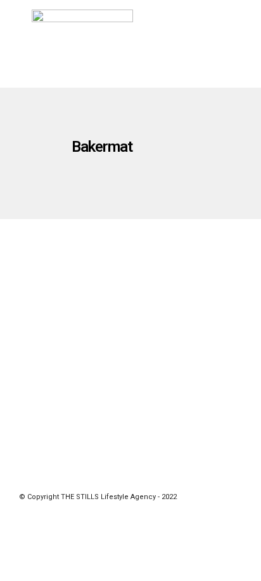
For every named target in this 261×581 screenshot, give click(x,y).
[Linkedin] (130, 477)
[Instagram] (147, 477)
